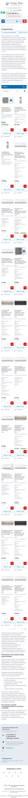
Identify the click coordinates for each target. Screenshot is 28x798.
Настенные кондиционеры (9, 32)
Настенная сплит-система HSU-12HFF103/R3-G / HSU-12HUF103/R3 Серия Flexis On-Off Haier (6, 313)
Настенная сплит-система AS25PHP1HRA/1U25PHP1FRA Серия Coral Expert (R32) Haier (20, 211)
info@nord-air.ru (9, 747)
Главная (3, 26)
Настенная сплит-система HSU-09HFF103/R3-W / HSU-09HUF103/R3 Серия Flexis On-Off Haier (19, 476)
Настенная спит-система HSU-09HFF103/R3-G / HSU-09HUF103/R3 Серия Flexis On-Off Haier (7, 532)
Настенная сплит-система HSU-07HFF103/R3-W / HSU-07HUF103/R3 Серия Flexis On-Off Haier (19, 588)
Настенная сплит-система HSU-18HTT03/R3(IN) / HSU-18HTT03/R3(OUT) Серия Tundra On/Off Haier (20, 261)
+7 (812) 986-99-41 (12, 13)
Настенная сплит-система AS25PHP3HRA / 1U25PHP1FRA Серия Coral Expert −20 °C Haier (7, 210)
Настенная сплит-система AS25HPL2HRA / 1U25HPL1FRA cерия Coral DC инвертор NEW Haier (7, 588)
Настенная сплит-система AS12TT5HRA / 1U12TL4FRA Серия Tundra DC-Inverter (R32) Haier (7, 476)
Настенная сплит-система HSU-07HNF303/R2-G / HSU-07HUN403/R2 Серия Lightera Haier (19, 428)
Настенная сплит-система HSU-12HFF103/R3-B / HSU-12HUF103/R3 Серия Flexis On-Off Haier (19, 313)
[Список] (24, 91)
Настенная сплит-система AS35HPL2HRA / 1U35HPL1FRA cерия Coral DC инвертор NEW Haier (20, 369)
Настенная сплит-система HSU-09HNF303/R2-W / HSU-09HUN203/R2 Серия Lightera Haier (6, 369)
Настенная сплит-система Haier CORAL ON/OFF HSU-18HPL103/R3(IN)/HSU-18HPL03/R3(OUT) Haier (19, 155)
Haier (2, 113)
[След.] (23, 629)
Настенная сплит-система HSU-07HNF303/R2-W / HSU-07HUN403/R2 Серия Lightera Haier (6, 428)
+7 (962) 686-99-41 (11, 736)
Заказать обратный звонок (14, 16)
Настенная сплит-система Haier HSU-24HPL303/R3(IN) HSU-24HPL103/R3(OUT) (6, 109)
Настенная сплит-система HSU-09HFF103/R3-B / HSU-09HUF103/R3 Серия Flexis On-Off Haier (19, 533)
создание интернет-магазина (17, 791)
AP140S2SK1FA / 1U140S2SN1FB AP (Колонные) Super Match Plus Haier (20, 109)
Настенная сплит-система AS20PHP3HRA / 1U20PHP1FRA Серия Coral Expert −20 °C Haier (7, 260)
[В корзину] (12, 129)
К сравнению (6, 136)
